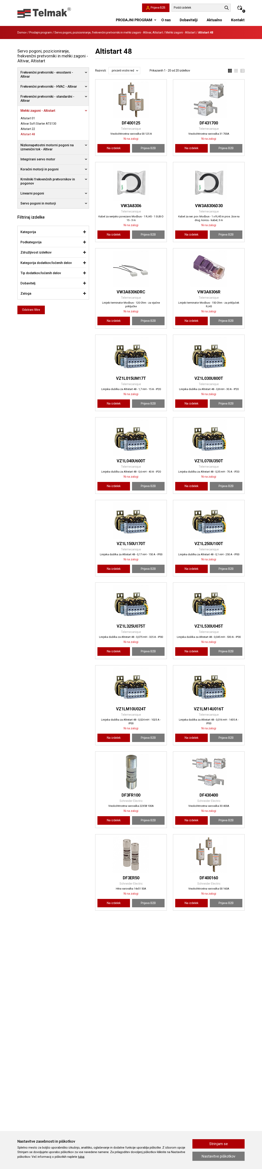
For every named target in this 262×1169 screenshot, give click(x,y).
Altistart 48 (28, 134)
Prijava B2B (148, 148)
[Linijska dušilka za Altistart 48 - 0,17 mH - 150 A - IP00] (131, 520)
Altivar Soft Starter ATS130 (38, 123)
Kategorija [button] (28, 232)
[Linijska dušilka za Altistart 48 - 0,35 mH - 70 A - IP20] (208, 437)
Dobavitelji (189, 20)
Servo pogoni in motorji (38, 203)
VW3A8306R (208, 291)
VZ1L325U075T (131, 626)
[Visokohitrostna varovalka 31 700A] (208, 100)
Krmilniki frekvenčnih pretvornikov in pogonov (47, 181)
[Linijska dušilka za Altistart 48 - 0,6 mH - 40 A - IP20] (131, 437)
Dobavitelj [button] (27, 283)
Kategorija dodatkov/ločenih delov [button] (46, 263)
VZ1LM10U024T (131, 708)
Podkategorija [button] (31, 242)
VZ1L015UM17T (131, 378)
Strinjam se (218, 1144)
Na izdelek (114, 148)
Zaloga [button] (25, 293)
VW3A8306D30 (209, 205)
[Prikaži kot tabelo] (241, 70)
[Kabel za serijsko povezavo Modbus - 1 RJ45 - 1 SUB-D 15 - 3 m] (131, 182)
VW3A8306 (131, 205)
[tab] (53, 232)
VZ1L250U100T (208, 543)
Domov (22, 32)
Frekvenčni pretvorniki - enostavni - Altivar (46, 74)
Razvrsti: (100, 70)
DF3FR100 (131, 795)
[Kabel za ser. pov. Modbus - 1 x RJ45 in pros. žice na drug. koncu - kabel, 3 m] (208, 182)
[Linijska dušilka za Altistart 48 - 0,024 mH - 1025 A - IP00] (131, 685)
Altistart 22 (28, 129)
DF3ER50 (131, 877)
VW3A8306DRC (131, 291)
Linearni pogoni (32, 193)
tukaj (81, 1157)
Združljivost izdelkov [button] (36, 252)
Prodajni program (40, 32)
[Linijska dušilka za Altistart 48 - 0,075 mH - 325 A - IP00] (131, 603)
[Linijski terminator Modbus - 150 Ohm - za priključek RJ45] (208, 268)
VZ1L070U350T (208, 460)
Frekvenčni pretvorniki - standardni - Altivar (47, 99)
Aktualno (214, 20)
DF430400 (209, 795)
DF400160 (209, 877)
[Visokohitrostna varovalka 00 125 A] (131, 100)
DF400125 (131, 123)
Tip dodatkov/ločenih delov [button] (40, 273)
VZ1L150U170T (131, 543)
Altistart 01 (28, 118)
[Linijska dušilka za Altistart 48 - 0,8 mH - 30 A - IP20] (208, 355)
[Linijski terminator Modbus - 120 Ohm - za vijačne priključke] (131, 268)
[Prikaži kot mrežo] (230, 70)
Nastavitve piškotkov (218, 1156)
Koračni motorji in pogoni (39, 169)
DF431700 (209, 123)
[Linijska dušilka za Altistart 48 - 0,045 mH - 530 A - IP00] (208, 603)
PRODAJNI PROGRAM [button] (134, 20)
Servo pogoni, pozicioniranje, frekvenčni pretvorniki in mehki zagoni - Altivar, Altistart (108, 32)
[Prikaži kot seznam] (235, 70)
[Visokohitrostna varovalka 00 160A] (208, 854)
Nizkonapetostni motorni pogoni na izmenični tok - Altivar (47, 147)
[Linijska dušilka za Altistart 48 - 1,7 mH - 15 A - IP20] (131, 355)
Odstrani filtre (31, 310)
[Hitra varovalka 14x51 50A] (131, 854)
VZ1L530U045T (208, 626)
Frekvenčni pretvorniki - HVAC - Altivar (48, 86)
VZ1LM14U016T (209, 708)
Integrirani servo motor (37, 159)
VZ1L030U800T (208, 378)
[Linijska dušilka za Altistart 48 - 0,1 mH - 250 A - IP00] (208, 520)
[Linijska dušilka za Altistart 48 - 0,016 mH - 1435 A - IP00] (208, 685)
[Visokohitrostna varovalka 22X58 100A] (131, 772)
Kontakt (238, 20)
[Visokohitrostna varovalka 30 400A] (208, 772)
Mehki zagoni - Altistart (180, 32)
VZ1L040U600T (131, 460)
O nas (166, 20)
